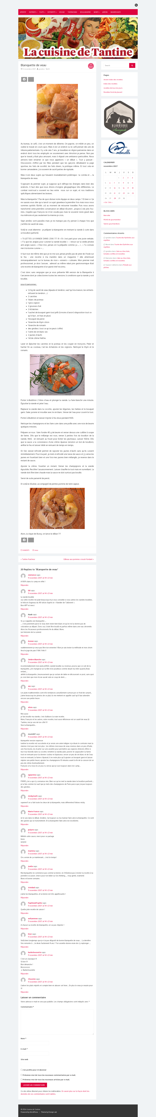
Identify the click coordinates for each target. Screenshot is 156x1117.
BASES (96, 12)
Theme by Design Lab (49, 1112)
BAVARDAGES (116, 12)
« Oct (105, 202)
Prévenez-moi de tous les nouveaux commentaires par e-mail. (49, 1075)
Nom (23, 1038)
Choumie (32, 979)
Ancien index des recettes (113, 80)
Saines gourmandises (112, 224)
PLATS (41, 12)
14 (114, 188)
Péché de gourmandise (112, 220)
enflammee (33, 918)
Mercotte (107, 215)
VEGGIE (62, 12)
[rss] (136, 5)
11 (132, 183)
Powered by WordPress (29, 1112)
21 (114, 193)
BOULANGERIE (85, 12)
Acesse (31, 641)
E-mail (24, 1049)
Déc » (110, 202)
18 (132, 188)
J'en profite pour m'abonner (34, 1070)
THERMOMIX (72, 12)
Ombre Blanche (34, 659)
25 (133, 193)
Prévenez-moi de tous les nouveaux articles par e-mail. (46, 1080)
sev (29, 686)
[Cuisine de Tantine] (78, 38)
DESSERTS (51, 12)
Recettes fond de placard (113, 92)
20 (48, 69)
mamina (31, 851)
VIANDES (26, 550)
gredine (41, 69)
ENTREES (32, 12)
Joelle (30, 866)
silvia (30, 707)
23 (124, 193)
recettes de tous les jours (113, 88)
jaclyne (31, 830)
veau (36, 550)
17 (128, 188)
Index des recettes (110, 84)
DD (29, 590)
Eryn (30, 934)
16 (123, 188)
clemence (32, 575)
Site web (24, 1059)
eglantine (32, 775)
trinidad (31, 887)
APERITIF (23, 12)
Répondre (24, 585)
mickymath (33, 796)
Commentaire (27, 1007)
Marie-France (33, 811)
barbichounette (34, 952)
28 (115, 198)
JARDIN (104, 12)
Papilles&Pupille (35, 903)
